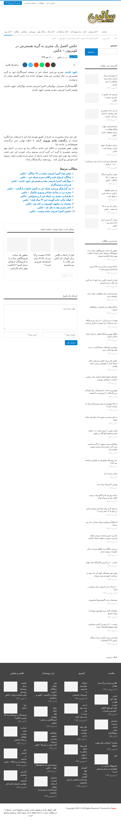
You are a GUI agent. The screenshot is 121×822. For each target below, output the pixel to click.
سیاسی (24, 32)
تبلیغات (41, 3)
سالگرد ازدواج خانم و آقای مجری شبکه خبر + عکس (45, 177)
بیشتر (104, 32)
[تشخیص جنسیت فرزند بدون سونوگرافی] (101, 725)
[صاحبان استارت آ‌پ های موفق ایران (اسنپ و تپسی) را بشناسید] (41, 781)
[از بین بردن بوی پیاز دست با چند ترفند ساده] (71, 708)
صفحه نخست (30, 3)
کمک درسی (111, 657)
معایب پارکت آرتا (110, 474)
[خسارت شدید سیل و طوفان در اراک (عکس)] (10, 731)
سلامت (16, 32)
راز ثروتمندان (76, 32)
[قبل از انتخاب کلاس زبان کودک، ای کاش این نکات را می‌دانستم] (64, 245)
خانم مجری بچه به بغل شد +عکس (54, 207)
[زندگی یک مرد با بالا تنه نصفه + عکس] (91, 210)
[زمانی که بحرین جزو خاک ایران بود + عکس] (91, 223)
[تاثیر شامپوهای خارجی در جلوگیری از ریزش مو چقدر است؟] (101, 759)
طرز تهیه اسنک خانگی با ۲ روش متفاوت (83, 752)
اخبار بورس (93, 32)
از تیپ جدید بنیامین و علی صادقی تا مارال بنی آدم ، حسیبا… (109, 113)
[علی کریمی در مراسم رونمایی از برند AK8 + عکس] (10, 753)
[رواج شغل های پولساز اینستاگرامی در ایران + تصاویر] (41, 711)
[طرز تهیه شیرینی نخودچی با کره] (71, 731)
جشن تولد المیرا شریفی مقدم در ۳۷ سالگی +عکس (45, 173)
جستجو (114, 45)
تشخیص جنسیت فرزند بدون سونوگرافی (112, 727)
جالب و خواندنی (62, 32)
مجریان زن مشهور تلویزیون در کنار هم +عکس (48, 203)
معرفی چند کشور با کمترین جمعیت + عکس (109, 97)
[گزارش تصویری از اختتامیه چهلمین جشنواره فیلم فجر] (10, 775)
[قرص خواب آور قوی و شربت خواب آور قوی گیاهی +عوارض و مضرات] (101, 699)
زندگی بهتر (41, 32)
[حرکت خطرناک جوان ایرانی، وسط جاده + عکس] (91, 149)
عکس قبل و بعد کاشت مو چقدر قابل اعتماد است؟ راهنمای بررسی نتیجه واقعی (103, 363)
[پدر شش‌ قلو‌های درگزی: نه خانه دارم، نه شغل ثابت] (91, 194)
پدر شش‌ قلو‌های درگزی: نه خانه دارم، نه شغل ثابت (109, 193)
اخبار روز (8, 32)
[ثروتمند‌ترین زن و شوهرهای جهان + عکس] (41, 758)
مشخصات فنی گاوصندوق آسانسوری (103, 600)
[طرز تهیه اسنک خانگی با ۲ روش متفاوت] (71, 749)
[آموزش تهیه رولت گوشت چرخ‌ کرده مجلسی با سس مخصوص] (71, 771)
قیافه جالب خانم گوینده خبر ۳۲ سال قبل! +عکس (47, 200)
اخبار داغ (51, 32)
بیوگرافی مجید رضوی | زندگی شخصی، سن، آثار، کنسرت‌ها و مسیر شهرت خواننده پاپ (102, 447)
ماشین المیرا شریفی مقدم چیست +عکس (50, 211)
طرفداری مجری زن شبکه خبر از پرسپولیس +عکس (45, 196)
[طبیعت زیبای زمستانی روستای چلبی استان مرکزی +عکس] (10, 687)
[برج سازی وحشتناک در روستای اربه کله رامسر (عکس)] (10, 708)
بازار (84, 32)
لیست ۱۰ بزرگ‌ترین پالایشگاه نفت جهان (101, 562)
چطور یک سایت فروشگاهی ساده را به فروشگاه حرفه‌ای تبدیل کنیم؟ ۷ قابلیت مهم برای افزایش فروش (102, 253)
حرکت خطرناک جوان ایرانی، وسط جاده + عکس (109, 148)
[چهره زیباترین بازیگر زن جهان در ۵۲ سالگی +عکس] (91, 178)
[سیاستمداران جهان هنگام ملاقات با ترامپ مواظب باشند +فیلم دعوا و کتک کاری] (91, 130)
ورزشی (32, 32)
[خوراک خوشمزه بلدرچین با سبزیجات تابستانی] (71, 687)
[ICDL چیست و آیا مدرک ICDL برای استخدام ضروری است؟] (40, 245)
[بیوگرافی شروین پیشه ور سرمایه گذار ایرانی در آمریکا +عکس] (41, 736)
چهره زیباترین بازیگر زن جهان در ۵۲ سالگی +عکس (109, 177)
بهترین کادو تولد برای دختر (107, 484)
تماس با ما (50, 3)
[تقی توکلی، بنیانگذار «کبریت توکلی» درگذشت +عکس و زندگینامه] (41, 687)
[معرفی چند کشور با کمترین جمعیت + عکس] (91, 98)
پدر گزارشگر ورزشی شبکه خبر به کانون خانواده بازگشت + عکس (39, 188)
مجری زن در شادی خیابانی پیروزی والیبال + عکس (46, 192)
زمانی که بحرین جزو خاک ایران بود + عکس (109, 223)
